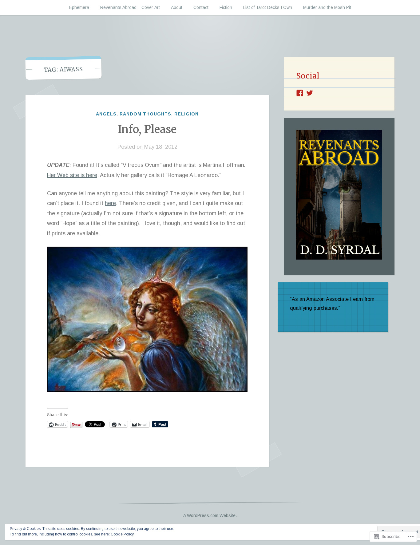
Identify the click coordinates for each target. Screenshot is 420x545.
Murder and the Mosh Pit (327, 7)
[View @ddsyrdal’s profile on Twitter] (309, 93)
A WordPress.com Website (209, 515)
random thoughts (145, 113)
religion (186, 113)
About (176, 7)
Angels (106, 113)
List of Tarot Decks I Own (267, 7)
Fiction (226, 7)
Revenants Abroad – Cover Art (130, 7)
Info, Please (147, 129)
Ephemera (79, 7)
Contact (200, 7)
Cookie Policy (122, 534)
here (110, 203)
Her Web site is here (72, 175)
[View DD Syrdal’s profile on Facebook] (299, 93)
